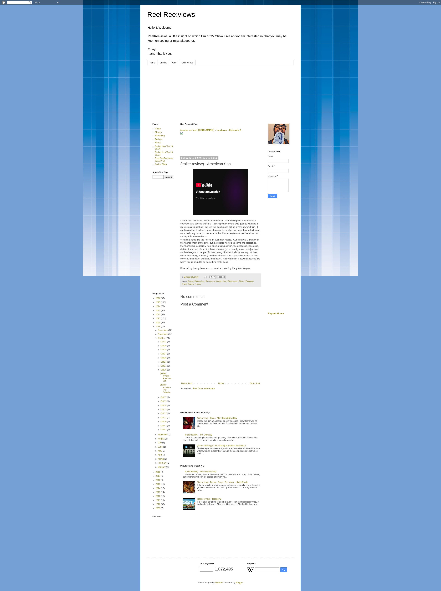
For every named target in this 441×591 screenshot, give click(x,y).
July (160, 443)
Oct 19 (164, 370)
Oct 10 (164, 421)
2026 (158, 298)
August (161, 439)
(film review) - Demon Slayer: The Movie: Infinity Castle (222, 482)
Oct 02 (164, 429)
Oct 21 (164, 366)
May (160, 451)
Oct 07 (164, 425)
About (174, 63)
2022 (158, 314)
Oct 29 (164, 345)
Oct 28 (164, 349)
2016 (158, 480)
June (160, 447)
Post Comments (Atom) (204, 388)
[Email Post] (205, 277)
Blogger (239, 583)
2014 (158, 488)
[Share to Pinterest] (223, 277)
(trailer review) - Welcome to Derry (201, 471)
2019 (158, 326)
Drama (190, 281)
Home (152, 63)
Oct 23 (164, 362)
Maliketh (219, 583)
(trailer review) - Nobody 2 (209, 499)
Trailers (198, 284)
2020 (158, 322)
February (162, 463)
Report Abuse (276, 313)
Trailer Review (188, 284)
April (160, 455)
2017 (158, 476)
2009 (158, 508)
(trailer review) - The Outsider (165, 388)
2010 (158, 504)
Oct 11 (164, 417)
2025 (158, 302)
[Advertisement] (220, 91)
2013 (158, 492)
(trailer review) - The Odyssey (198, 435)
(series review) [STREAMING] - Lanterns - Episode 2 (210, 130)
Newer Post (186, 383)
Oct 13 (164, 409)
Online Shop (187, 63)
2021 (158, 318)
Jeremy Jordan (215, 281)
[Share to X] (217, 277)
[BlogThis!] (214, 277)
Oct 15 (164, 401)
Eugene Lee (199, 281)
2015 (158, 484)
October (162, 338)
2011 (158, 500)
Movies (158, 132)
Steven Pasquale (246, 281)
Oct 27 (164, 354)
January (162, 467)
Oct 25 (164, 358)
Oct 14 (164, 405)
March (161, 459)
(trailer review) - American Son (166, 377)
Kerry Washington (230, 281)
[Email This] (210, 277)
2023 (158, 310)
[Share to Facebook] (220, 277)
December (163, 330)
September (163, 434)
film (207, 281)
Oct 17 (164, 397)
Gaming (163, 63)
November (163, 334)
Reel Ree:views (171, 14)
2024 (158, 306)
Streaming (160, 135)
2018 (158, 472)
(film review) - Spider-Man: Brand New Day (217, 418)
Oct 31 (164, 341)
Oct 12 (164, 413)
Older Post (255, 383)
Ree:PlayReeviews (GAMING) (164, 159)
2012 (158, 496)
